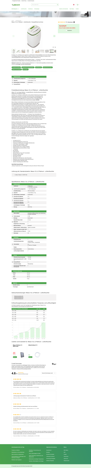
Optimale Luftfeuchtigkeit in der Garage (36, 461)
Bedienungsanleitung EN (18, 297)
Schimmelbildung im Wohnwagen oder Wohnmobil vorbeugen (19, 457)
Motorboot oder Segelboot (16, 459)
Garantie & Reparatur (50, 460)
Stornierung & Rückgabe (50, 458)
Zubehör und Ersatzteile (63, 8)
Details (14, 357)
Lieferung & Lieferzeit (50, 456)
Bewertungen (25, 69)
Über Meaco (66, 450)
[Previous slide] (13, 36)
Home (13, 20)
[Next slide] (54, 36)
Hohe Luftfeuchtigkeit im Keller (34, 453)
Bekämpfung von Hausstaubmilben (18, 452)
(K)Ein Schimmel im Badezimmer (18, 454)
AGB (64, 452)
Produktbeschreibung (16, 67)
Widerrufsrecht (66, 460)
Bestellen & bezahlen (50, 454)
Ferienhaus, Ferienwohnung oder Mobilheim (35, 451)
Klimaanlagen (36, 8)
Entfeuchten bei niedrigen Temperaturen (36, 458)
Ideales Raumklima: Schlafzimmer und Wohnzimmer (36, 456)
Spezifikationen (38, 67)
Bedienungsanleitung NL (18, 296)
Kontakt (77, 8)
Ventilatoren (30, 8)
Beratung (48, 452)
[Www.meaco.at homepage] (16, 5)
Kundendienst (48, 450)
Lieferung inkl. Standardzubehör (27, 67)
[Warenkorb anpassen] (78, 4)
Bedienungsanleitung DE (18, 298)
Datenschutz (66, 456)
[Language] (74, 4)
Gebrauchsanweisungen (47, 67)
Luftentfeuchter (24, 8)
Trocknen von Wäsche (16, 450)
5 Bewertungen (70, 22)
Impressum (66, 458)
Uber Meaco (72, 8)
